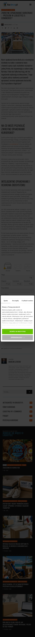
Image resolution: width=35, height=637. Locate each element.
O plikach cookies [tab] (27, 300)
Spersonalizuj (16, 337)
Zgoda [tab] (6, 300)
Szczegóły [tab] (15, 300)
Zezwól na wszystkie (18, 331)
